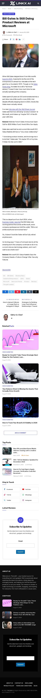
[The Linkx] (20, 3)
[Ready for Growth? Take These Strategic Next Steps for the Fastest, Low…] (20, 339)
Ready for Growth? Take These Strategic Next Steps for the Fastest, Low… (24, 603)
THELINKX (10, 690)
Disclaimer (29, 683)
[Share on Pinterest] (16, 39)
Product (26, 281)
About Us (9, 683)
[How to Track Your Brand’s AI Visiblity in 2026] (20, 407)
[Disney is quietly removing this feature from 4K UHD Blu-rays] (7, 615)
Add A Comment (20, 433)
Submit (20, 552)
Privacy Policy (9, 685)
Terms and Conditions (24, 685)
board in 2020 (7, 79)
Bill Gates (10, 275)
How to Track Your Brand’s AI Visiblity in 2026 (20, 423)
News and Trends (17, 281)
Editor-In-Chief (12, 32)
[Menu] (3, 3)
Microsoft (6, 281)
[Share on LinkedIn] (19, 39)
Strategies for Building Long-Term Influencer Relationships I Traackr (29, 304)
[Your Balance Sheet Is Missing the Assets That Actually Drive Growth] (20, 373)
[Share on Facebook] (10, 39)
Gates (28, 278)
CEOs (22, 278)
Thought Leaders (8, 284)
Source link (6, 270)
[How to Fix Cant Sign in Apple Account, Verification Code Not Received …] (7, 471)
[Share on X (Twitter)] (13, 39)
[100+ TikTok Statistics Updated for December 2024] (7, 462)
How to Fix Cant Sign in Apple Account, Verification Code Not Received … (24, 471)
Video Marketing (8, 14)
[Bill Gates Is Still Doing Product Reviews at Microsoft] (20, 55)
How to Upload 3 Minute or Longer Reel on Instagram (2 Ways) (11, 304)
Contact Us (19, 683)
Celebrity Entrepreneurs (10, 278)
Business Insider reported (11, 222)
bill (4, 275)
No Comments (8, 35)
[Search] (38, 3)
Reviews (34, 281)
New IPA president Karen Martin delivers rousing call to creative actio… (24, 450)
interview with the (22, 109)
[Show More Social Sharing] (23, 39)
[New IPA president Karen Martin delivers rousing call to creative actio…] (7, 450)
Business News (20, 275)
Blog (35, 685)
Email (20, 541)
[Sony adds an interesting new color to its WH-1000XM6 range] (7, 625)
